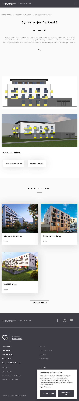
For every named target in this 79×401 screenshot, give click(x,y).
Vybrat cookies (45, 387)
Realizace (7, 351)
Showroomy (8, 355)
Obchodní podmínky (11, 376)
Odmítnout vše (66, 393)
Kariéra (43, 355)
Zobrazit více (39, 303)
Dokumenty (7, 372)
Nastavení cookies (11, 363)
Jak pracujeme (46, 351)
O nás (42, 347)
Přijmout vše (48, 393)
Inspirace (7, 347)
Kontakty (44, 359)
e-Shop (43, 368)
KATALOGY (6, 359)
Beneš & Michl (21, 395)
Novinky (6, 368)
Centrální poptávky (11, 380)
